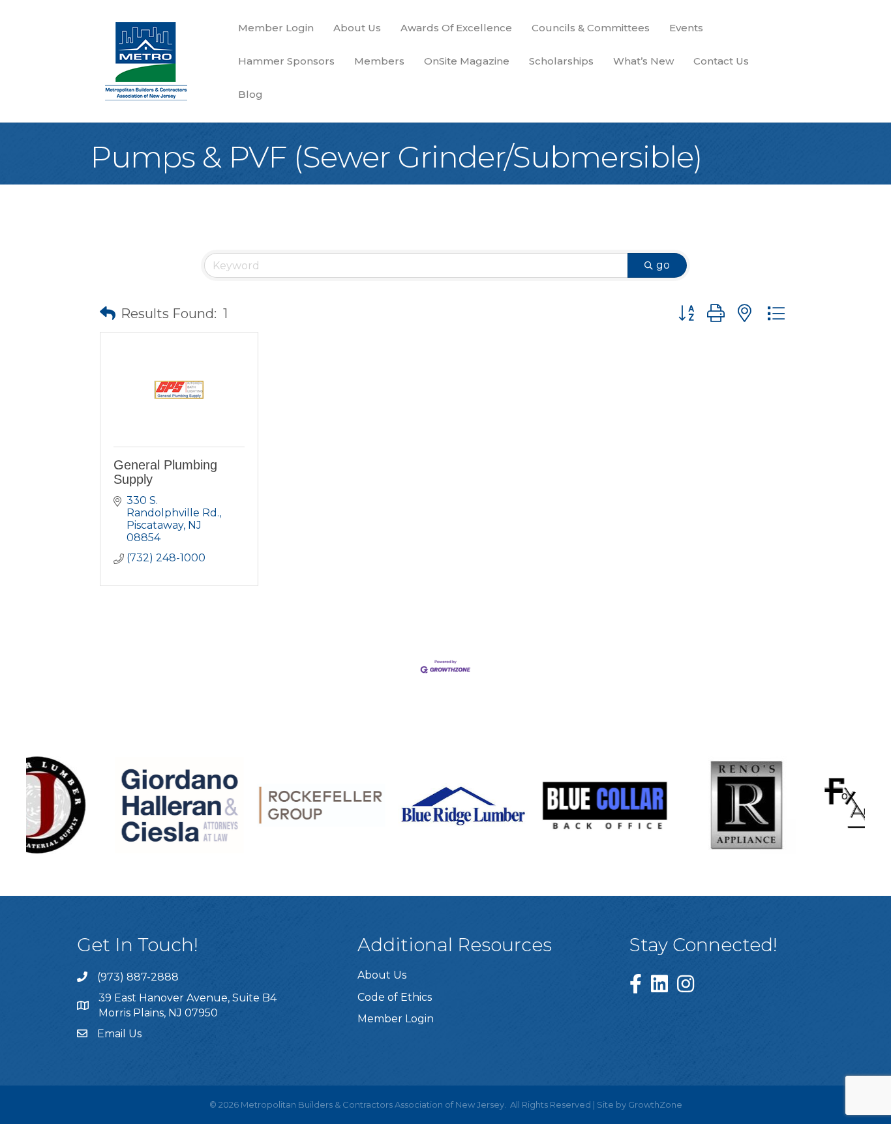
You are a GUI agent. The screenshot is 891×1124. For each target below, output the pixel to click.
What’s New (643, 61)
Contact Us (721, 61)
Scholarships (561, 61)
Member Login (276, 28)
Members (379, 61)
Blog (250, 94)
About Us (357, 28)
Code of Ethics (394, 997)
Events (686, 28)
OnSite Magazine (466, 61)
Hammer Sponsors (286, 61)
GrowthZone (655, 1104)
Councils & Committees (591, 28)
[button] (107, 313)
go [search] (663, 265)
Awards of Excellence (456, 28)
